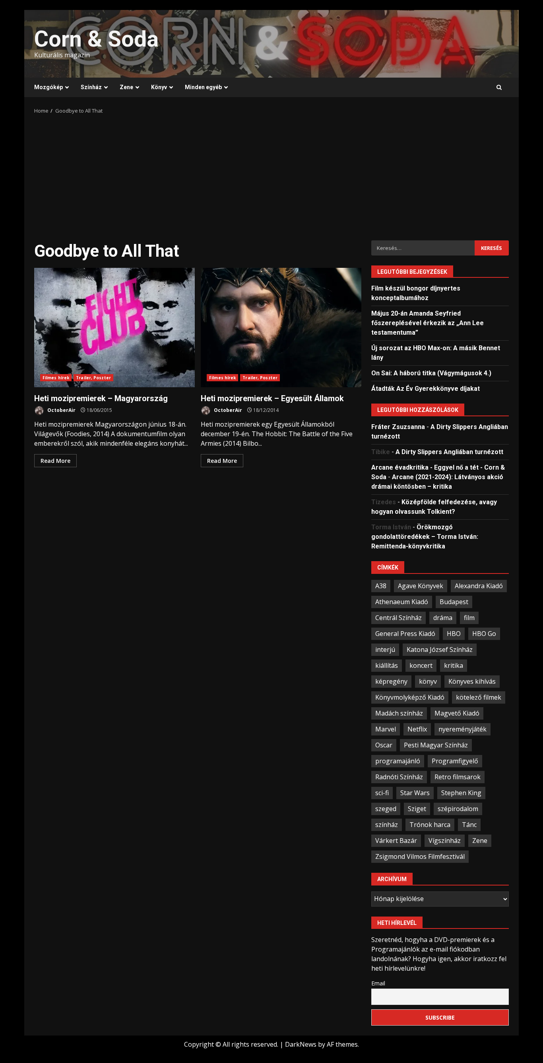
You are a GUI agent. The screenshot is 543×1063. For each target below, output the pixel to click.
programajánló (397, 761)
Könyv (159, 87)
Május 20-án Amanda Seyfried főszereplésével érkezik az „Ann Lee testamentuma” (427, 323)
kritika (453, 665)
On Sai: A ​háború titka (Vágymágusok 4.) (431, 373)
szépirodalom (458, 808)
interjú (385, 649)
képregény (391, 681)
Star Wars (415, 792)
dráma (442, 617)
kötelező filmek (478, 697)
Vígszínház (445, 840)
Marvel (385, 729)
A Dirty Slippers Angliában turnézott (449, 452)
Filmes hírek (56, 377)
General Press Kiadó (405, 633)
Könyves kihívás (472, 681)
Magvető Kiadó (456, 713)
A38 (380, 585)
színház (386, 824)
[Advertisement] (271, 174)
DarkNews (300, 1044)
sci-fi (382, 792)
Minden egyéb (203, 87)
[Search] (499, 87)
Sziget (417, 808)
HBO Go (484, 633)
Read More (55, 460)
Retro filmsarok (457, 776)
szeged (385, 808)
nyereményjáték (462, 729)
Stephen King (461, 792)
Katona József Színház (440, 649)
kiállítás (386, 665)
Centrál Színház (398, 617)
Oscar (383, 745)
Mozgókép (48, 87)
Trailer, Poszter (93, 377)
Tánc (469, 824)
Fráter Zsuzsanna (398, 427)
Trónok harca (429, 824)
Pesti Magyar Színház (436, 745)
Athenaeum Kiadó (401, 601)
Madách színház (399, 713)
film (469, 617)
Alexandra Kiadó (479, 585)
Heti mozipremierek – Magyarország (114, 327)
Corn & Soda (96, 39)
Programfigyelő (455, 761)
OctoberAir (61, 410)
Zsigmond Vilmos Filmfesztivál (420, 856)
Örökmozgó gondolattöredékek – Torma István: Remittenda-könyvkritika (424, 536)
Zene (126, 87)
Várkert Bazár (396, 840)
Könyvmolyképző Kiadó (409, 697)
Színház (91, 87)
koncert (420, 665)
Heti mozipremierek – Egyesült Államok (281, 327)
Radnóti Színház (399, 776)
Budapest (454, 601)
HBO (454, 633)
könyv (428, 681)
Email (378, 983)
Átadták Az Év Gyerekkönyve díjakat (425, 388)
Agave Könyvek (420, 585)
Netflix (417, 729)
